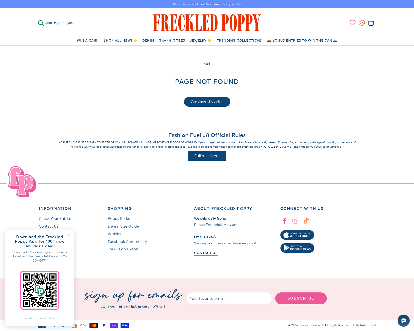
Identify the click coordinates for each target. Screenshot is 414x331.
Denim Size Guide (123, 226)
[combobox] (68, 23)
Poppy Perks (119, 218)
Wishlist (114, 234)
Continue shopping (207, 101)
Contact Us (48, 226)
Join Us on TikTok (123, 249)
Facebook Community (127, 242)
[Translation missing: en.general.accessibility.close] (69, 235)
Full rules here (207, 156)
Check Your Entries (55, 218)
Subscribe (301, 298)
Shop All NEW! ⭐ (120, 40)
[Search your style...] (41, 23)
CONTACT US (206, 253)
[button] (371, 22)
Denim (148, 40)
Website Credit (366, 325)
